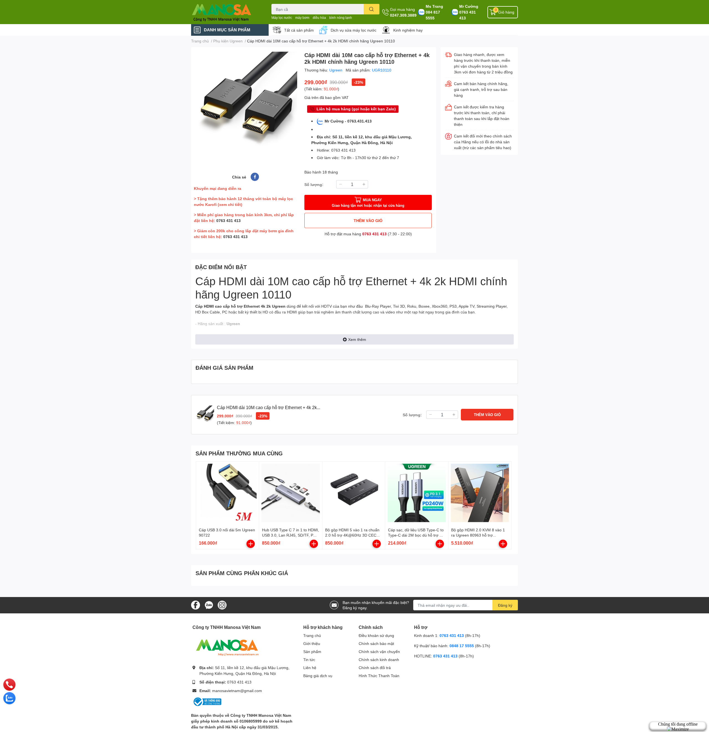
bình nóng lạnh (340, 18)
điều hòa (319, 18)
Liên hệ (309, 667)
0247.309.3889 (403, 15)
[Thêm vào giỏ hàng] (250, 544)
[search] (371, 9)
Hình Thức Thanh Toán (379, 675)
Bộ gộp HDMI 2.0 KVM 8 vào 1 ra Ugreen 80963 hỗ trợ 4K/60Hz (478, 535)
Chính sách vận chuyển (379, 651)
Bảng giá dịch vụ (317, 675)
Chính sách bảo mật (376, 643)
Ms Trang (434, 6)
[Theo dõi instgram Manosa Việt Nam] (222, 604)
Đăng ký (505, 605)
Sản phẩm (312, 651)
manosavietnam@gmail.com (237, 690)
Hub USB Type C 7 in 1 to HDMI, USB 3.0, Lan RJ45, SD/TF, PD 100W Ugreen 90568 (290, 535)
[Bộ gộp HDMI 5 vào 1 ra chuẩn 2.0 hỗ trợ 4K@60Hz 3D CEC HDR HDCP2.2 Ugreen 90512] (354, 493)
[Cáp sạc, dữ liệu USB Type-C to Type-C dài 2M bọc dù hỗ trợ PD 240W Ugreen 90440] (416, 493)
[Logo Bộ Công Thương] (206, 701)
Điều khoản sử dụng (376, 635)
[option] (245, 103)
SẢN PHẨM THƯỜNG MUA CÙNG (239, 453)
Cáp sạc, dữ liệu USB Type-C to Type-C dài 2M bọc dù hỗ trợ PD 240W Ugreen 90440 (416, 535)
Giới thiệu (311, 643)
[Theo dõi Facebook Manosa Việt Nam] (195, 604)
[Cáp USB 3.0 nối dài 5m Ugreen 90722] (227, 493)
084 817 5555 (433, 15)
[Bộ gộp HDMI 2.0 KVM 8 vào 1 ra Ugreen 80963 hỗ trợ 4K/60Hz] (480, 493)
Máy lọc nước (281, 18)
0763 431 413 (467, 15)
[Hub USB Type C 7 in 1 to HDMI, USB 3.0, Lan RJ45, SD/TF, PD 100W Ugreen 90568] (290, 493)
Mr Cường (468, 6)
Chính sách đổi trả (375, 667)
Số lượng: (313, 184)
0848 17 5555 (461, 645)
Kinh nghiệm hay (408, 30)
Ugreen (336, 70)
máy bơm (302, 18)
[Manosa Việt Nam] (225, 12)
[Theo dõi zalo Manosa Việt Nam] (208, 604)
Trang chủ (312, 635)
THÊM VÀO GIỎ (368, 220)
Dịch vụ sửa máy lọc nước (353, 30)
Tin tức (309, 659)
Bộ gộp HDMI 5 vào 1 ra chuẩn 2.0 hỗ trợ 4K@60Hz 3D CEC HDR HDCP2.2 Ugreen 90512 (352, 535)
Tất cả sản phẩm (299, 30)
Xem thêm (357, 339)
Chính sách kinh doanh (379, 659)
